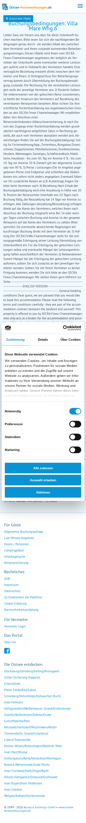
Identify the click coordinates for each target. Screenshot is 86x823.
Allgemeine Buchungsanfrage (23, 532)
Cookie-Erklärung (15, 603)
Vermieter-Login (15, 626)
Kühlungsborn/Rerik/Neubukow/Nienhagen (32, 758)
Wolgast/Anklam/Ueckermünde (24, 796)
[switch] (75, 424)
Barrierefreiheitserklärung (21, 610)
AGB (7, 579)
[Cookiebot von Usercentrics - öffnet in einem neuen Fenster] (63, 328)
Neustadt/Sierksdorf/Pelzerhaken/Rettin (30, 727)
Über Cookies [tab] (71, 339)
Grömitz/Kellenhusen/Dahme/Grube (27, 715)
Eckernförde (12, 684)
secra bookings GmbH (41, 807)
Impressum (11, 585)
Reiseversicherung (16, 563)
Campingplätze (14, 550)
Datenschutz (12, 591)
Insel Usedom (13, 789)
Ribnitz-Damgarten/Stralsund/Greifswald (30, 777)
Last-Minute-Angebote (19, 538)
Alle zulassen (43, 468)
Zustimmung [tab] (15, 339)
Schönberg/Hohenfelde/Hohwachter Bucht (32, 696)
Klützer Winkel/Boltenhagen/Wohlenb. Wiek (33, 746)
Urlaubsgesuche (14, 556)
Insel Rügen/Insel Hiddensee (23, 783)
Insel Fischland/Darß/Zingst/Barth (26, 771)
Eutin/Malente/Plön (17, 721)
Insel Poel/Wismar (16, 752)
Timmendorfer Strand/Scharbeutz (26, 733)
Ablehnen (43, 492)
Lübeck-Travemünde (17, 740)
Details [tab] (43, 339)
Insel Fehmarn (13, 702)
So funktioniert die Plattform (23, 597)
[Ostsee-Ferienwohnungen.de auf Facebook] (7, 650)
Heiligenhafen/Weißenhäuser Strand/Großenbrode (37, 708)
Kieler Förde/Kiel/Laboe (20, 690)
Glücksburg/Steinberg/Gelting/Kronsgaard (31, 671)
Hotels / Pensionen (16, 544)
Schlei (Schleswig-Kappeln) (22, 677)
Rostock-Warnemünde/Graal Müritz (27, 765)
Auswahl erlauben (43, 480)
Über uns (10, 642)
